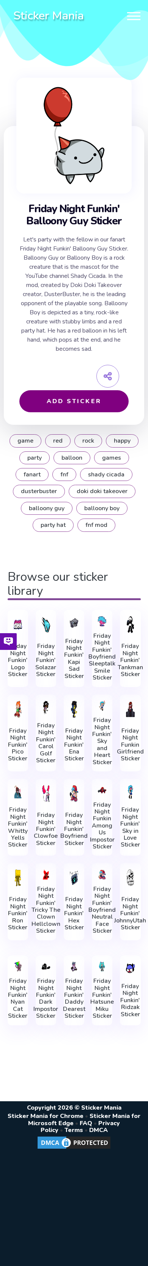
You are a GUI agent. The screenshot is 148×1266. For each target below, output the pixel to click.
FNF (64, 474)
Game (25, 441)
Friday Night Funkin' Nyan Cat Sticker (18, 998)
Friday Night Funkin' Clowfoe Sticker (46, 829)
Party (34, 458)
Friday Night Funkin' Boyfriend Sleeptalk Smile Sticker (102, 656)
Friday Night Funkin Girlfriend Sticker (130, 744)
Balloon (71, 458)
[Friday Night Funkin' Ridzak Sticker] (130, 968)
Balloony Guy (47, 508)
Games (111, 458)
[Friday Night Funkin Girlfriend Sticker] (130, 709)
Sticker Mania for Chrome (45, 1116)
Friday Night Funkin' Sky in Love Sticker (130, 827)
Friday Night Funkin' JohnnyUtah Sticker (130, 913)
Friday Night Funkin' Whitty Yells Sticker (18, 827)
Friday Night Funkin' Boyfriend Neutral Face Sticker (102, 910)
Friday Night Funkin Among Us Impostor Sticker (102, 825)
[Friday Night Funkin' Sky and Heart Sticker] (102, 705)
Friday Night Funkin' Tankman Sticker (130, 660)
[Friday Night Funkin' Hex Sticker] (74, 878)
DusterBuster (39, 491)
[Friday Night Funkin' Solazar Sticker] (45, 625)
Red (58, 441)
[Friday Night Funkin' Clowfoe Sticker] (45, 793)
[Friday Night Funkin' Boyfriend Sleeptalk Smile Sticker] (102, 621)
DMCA (98, 1130)
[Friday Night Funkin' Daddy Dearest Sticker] (74, 966)
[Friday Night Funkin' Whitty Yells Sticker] (17, 792)
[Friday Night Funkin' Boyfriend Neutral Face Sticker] (102, 874)
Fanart (32, 474)
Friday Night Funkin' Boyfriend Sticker (74, 829)
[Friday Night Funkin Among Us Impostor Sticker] (102, 790)
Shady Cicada (106, 474)
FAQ (86, 1123)
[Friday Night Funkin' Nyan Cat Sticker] (17, 966)
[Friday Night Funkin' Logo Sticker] (17, 625)
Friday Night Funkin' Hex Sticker (74, 913)
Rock (88, 441)
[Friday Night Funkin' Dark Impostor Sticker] (45, 966)
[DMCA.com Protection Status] (74, 1148)
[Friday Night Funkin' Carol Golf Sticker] (45, 707)
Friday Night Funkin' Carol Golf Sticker (46, 743)
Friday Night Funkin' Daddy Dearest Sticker (74, 998)
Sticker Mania (48, 16)
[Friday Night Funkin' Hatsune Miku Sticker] (102, 966)
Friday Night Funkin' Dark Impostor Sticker (45, 998)
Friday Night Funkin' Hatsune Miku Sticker (102, 998)
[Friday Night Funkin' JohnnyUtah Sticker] (130, 878)
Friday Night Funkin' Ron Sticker (18, 913)
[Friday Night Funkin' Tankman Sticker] (130, 625)
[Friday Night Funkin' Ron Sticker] (17, 878)
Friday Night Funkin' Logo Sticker (18, 660)
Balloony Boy (102, 508)
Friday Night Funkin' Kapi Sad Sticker (74, 659)
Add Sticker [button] (74, 401)
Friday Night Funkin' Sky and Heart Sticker (102, 741)
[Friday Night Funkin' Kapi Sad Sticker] (74, 623)
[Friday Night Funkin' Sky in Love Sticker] (130, 792)
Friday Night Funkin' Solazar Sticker (45, 660)
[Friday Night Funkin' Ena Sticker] (74, 709)
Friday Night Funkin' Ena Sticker (74, 744)
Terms (74, 1130)
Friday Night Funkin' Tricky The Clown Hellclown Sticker (45, 910)
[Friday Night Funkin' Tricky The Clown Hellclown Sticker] (45, 874)
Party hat (53, 525)
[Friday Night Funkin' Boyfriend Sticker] (74, 793)
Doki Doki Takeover (102, 491)
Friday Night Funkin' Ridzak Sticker (130, 1000)
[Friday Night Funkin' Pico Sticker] (17, 709)
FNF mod (96, 525)
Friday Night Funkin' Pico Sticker (18, 744)
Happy (122, 441)
